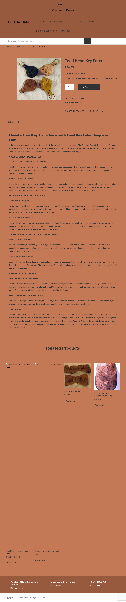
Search (87, 41)
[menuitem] (40, 21)
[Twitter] (90, 111)
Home (8, 47)
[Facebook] (86, 111)
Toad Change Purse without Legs (118, 60)
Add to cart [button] (41, 560)
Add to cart (90, 87)
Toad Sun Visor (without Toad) (47, 551)
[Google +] (97, 111)
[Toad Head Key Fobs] (39, 79)
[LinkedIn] (102, 111)
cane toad (74, 102)
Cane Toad (20, 47)
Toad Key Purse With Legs (114, 60)
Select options (13, 563)
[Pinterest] (94, 111)
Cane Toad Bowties (72, 391)
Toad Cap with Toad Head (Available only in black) (104, 394)
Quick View (27, 542)
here (23, 328)
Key (80, 102)
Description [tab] (14, 122)
